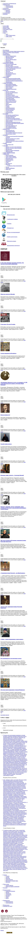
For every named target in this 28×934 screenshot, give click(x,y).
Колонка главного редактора (12, 66)
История (8, 895)
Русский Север (9, 93)
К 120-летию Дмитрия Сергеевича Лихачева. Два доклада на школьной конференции (12, 263)
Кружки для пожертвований (13, 232)
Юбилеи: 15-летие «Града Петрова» (14, 146)
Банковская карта (11, 214)
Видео (7, 898)
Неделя (7, 167)
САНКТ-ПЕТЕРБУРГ (8, 83)
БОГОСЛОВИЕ (6, 54)
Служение (8, 76)
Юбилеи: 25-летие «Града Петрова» (11, 52)
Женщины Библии (10, 57)
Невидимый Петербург (11, 84)
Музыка (7, 892)
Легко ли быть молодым (11, 157)
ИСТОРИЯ (5, 113)
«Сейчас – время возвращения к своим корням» (12, 639)
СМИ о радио (9, 36)
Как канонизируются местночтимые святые (11, 658)
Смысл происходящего (11, 156)
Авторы (5, 30)
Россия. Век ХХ (9, 124)
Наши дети (8, 169)
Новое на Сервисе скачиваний (12, 886)
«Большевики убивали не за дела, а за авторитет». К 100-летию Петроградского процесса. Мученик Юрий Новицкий (14, 383)
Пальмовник (8, 74)
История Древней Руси (11, 116)
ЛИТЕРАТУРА (6, 129)
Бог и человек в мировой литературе (14, 132)
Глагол (7, 103)
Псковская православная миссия (13, 122)
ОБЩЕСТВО (6, 154)
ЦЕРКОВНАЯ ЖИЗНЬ (8, 63)
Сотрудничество (9, 7)
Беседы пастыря (9, 70)
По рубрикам (6, 50)
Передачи (5, 31)
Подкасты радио (6, 9)
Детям (7, 897)
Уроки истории (9, 120)
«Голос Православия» (10, 35)
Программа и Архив (7, 29)
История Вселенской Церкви (12, 115)
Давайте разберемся (10, 168)
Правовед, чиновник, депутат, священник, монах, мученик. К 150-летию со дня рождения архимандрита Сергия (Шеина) (13, 508)
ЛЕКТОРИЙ (6, 77)
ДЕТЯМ (5, 143)
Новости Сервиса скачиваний (12, 150)
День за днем (6, 884)
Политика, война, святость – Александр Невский (12, 475)
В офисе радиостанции (12, 236)
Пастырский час (9, 72)
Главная (5, 43)
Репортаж (8, 164)
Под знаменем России (10, 126)
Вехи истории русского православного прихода (13, 51)
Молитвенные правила (11, 73)
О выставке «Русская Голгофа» (8, 324)
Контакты (5, 14)
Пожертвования (9, 5)
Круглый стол (9, 163)
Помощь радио (6, 4)
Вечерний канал (9, 158)
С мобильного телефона (12, 219)
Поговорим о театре (10, 95)
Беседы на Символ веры (11, 64)
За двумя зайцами (10, 110)
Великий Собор (9, 65)
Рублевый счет (10, 228)
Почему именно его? (5, 414)
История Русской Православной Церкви (15, 123)
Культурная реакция (10, 108)
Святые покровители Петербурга (8, 353)
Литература (8, 893)
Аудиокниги (8, 894)
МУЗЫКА (5, 135)
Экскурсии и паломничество (9, 3)
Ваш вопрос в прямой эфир (12, 880)
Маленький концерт (10, 139)
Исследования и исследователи (13, 97)
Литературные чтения (10, 133)
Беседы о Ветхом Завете (11, 59)
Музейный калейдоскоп (11, 89)
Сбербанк (9, 223)
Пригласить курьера (11, 241)
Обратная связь (9, 151)
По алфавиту (6, 53)
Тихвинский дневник (10, 69)
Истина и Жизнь (9, 61)
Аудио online (6, 25)
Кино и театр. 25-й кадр (11, 100)
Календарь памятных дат (11, 125)
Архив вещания (9, 879)
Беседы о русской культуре (12, 92)
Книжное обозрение (10, 109)
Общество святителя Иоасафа (8, 294)
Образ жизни (9, 104)
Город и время (9, 87)
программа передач (5, 715)
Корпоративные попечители (13, 245)
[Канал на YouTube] (6, 911)
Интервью (8, 11)
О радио (7, 876)
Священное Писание (10, 891)
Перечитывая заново (10, 131)
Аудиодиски (6, 8)
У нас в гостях (9, 111)
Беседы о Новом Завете (11, 56)
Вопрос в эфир (6, 28)
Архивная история (10, 98)
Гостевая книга (6, 13)
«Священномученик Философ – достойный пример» (13, 573)
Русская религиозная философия (13, 78)
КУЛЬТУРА (5, 90)
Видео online (6, 27)
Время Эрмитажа (9, 86)
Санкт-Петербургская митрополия (13, 67)
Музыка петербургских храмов (12, 138)
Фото (7, 34)
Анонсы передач (9, 885)
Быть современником (10, 99)
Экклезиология (9, 58)
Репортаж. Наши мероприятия (15, 165)
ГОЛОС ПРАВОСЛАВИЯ (9, 152)
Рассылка (5, 887)
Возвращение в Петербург (11, 85)
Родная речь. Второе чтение (12, 96)
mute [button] (2, 277)
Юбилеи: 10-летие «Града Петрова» (14, 148)
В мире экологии (9, 159)
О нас (4, 33)
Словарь (7, 106)
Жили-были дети (9, 144)
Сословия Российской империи (13, 118)
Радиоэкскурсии (9, 112)
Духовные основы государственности (14, 80)
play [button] (2, 306)
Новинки (8, 10)
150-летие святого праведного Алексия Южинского (13, 689)
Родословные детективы (11, 128)
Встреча (7, 105)
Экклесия (8, 71)
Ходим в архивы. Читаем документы (14, 119)
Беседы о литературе (10, 91)
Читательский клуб (10, 130)
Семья (7, 162)
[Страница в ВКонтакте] (2, 911)
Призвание (8, 161)
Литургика (8, 60)
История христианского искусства (13, 79)
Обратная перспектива (11, 102)
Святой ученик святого (6, 444)
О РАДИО (5, 145)
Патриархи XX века (10, 117)
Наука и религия (9, 155)
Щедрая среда (9, 149)
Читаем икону (9, 82)
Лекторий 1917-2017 (7, 906)
